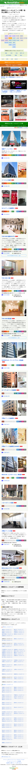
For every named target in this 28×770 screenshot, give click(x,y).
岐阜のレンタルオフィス (6, 715)
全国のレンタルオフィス (8, 684)
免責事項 (8, 762)
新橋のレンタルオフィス (6, 632)
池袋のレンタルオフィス (18, 664)
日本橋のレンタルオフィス (19, 660)
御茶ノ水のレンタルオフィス (19, 651)
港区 (14, 42)
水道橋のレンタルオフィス (7, 651)
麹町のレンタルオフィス (18, 652)
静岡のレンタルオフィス (6, 713)
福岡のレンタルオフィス (18, 735)
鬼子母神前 (8, 55)
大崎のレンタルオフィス (18, 678)
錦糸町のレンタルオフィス (19, 674)
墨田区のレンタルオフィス (7, 674)
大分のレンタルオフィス (18, 736)
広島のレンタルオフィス (6, 724)
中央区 (17, 40)
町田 (7, 59)
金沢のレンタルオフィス (6, 707)
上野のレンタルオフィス (18, 669)
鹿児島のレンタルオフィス (7, 739)
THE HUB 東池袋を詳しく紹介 (14, 337)
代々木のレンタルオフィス (7, 644)
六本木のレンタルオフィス (19, 632)
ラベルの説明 (24, 127)
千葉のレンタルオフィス (18, 698)
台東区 (17, 38)
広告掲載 (19, 761)
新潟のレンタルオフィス (18, 702)
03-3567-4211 (6, 424)
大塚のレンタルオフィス (6, 666)
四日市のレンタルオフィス (19, 713)
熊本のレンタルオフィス (6, 738)
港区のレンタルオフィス (6, 629)
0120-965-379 (6, 186)
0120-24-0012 (6, 214)
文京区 (14, 38)
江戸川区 (25, 38)
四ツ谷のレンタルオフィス (7, 640)
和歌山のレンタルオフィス (7, 721)
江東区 (21, 40)
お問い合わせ (19, 762)
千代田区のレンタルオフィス (7, 649)
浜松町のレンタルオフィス (7, 635)
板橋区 (6, 35)
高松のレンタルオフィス (18, 730)
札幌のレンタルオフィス (6, 687)
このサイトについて (10, 759)
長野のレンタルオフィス (6, 702)
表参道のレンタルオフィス (19, 631)
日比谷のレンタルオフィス (7, 655)
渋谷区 (10, 42)
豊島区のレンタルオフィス (7, 664)
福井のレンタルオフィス (6, 708)
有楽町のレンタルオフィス (19, 655)
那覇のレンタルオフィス (6, 742)
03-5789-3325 (6, 480)
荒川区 (17, 35)
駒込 (21, 55)
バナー (15, 761)
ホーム (4, 759)
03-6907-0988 (6, 368)
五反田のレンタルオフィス (7, 678)
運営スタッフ (13, 762)
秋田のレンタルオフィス (6, 688)
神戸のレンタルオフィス (6, 719)
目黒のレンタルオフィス (18, 681)
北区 (10, 35)
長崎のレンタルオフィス (6, 736)
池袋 (6, 53)
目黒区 (10, 44)
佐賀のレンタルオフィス (6, 735)
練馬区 (6, 38)
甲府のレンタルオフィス (6, 704)
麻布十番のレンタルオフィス (7, 634)
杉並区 (2, 40)
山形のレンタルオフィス (6, 690)
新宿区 (10, 40)
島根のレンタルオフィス (6, 725)
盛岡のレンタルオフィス (18, 688)
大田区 (14, 47)
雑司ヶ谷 (22, 53)
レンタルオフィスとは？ (20, 759)
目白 (17, 53)
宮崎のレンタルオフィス (18, 738)
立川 (3, 59)
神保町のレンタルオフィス (7, 654)
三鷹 (12, 59)
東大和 (16, 59)
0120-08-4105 (6, 158)
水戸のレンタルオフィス (18, 696)
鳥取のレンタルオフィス (18, 725)
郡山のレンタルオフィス (6, 691)
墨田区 (21, 38)
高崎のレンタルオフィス (6, 695)
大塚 (11, 53)
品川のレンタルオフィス (18, 677)
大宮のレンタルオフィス (6, 696)
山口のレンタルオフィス (6, 727)
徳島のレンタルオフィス (18, 731)
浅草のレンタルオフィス (6, 671)
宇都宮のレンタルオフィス (19, 695)
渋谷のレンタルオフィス (18, 643)
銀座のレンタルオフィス (18, 661)
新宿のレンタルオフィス (18, 638)
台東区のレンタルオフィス (7, 669)
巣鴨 (16, 55)
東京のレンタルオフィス (14, 5)
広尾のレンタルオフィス (6, 646)
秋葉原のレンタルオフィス (7, 652)
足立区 (14, 35)
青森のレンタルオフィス (18, 687)
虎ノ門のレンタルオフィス (7, 657)
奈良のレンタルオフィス (18, 719)
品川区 (14, 44)
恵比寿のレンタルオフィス (19, 644)
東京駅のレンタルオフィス (19, 649)
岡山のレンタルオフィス (18, 724)
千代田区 (14, 40)
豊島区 (10, 38)
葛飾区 (21, 35)
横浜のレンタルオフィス (6, 699)
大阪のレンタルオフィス (6, 718)
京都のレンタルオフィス (18, 718)
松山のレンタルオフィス (6, 730)
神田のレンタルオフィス (18, 654)
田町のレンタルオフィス (18, 634)
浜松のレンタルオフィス (18, 711)
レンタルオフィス (4, 5)
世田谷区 (6, 42)
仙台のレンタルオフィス (18, 690)
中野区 (6, 40)
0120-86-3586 (6, 508)
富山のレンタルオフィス (18, 707)
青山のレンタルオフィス (18, 629)
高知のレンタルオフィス (6, 731)
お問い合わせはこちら (6, 756)
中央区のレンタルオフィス (7, 660)
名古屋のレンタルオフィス (7, 711)
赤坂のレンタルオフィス (6, 631)
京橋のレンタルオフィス (6, 661)
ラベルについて (10, 761)
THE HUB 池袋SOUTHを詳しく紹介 (14, 255)
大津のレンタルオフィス (18, 721)
